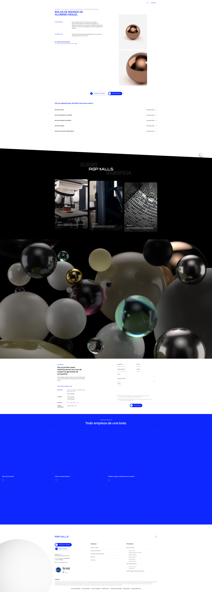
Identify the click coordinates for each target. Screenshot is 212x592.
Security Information (95, 588)
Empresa (106, 2)
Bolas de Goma (132, 557)
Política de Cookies (86, 588)
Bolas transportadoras (132, 563)
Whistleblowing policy (136, 588)
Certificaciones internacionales (97, 553)
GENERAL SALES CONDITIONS (116, 588)
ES (147, 2)
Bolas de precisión (65, 9)
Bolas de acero (132, 550)
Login (76, 43)
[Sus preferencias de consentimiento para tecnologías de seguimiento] (2, 590)
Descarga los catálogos (64, 544)
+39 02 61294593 (71, 399)
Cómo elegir (131, 568)
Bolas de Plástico (132, 554)
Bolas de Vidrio (132, 559)
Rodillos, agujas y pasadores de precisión (135, 571)
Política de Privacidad (75, 588)
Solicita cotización (63, 548)
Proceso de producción (96, 550)
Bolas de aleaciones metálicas (76, 9)
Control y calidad (94, 547)
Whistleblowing (126, 588)
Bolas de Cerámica (133, 556)
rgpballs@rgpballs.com (72, 405)
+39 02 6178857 (70, 396)
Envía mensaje (137, 405)
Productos (99, 2)
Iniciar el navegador (70, 393)
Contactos (153, 2)
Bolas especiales (132, 561)
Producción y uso (132, 566)
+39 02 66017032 (71, 398)
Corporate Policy (105, 588)
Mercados (112, 2)
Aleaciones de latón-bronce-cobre (91, 9)
